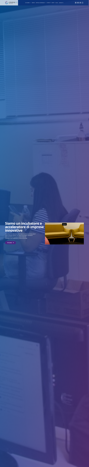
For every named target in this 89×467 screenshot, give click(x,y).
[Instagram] (82, 3)
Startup (49, 2)
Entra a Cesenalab (40, 2)
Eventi (53, 2)
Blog (57, 2)
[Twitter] (80, 3)
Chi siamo (27, 2)
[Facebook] (78, 3)
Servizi (33, 2)
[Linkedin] (76, 3)
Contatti (61, 2)
